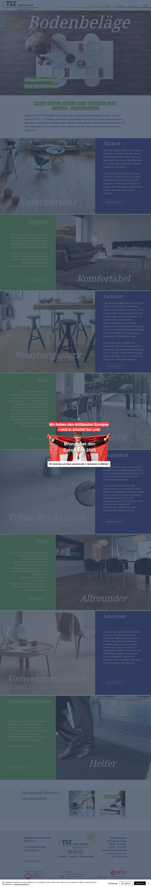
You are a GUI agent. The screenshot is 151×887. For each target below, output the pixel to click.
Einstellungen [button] (113, 883)
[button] (79, 419)
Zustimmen (140, 883)
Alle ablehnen (126, 883)
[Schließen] (148, 883)
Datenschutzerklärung (21, 884)
